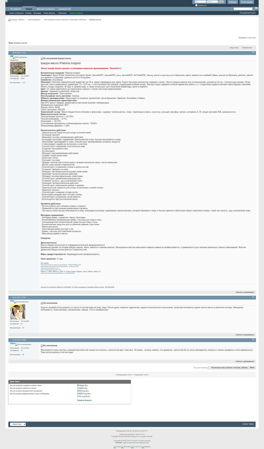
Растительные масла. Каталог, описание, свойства (65, 20)
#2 (253, 297)
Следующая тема (141, 375)
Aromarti (134, 441)
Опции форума (49, 13)
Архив (245, 424)
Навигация (62, 13)
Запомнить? (202, 5)
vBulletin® (131, 434)
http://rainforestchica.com (50, 268)
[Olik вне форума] (17, 68)
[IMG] (79, 391)
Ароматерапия (34, 20)
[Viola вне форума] (17, 312)
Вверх (252, 368)
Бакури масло (20, 43)
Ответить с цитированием (245, 292)
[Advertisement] (132, 28)
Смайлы (80, 388)
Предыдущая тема (124, 375)
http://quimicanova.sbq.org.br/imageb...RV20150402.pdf (61, 265)
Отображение (247, 48)
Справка (28, 13)
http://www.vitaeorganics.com (51, 270)
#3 (253, 340)
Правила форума (84, 400)
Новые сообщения (16, 13)
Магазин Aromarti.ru (46, 9)
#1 (253, 53)
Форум (29, 9)
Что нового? (15, 9)
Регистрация (247, 2)
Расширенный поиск (248, 13)
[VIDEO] (80, 394)
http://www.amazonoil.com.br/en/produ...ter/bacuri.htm (60, 266)
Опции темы (234, 48)
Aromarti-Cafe (64, 9)
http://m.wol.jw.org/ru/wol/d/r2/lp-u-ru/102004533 (58, 273)
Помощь (233, 2)
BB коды (80, 385)
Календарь (37, 13)
